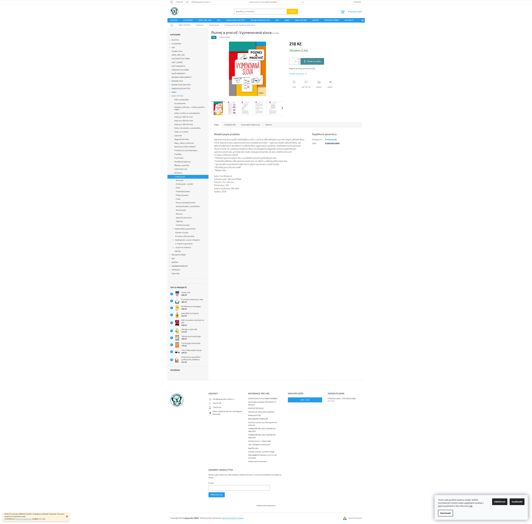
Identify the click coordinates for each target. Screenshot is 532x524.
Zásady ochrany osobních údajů (261, 451)
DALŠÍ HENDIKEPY (179, 73)
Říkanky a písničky (181, 165)
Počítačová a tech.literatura (185, 150)
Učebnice (178, 173)
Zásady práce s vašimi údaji (259, 441)
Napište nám (253, 448)
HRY (173, 258)
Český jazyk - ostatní (184, 184)
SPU (173, 47)
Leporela (178, 135)
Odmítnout (499, 501)
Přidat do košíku (314, 61)
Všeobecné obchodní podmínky (261, 412)
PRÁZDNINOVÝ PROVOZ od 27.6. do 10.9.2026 (262, 456)
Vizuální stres (177, 51)
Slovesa (179, 214)
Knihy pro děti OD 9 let (183, 124)
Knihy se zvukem (181, 132)
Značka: (224, 37)
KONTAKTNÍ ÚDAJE (256, 408)
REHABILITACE (177, 81)
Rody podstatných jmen (186, 202)
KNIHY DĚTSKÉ (177, 96)
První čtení (178, 158)
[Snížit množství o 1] (299, 63)
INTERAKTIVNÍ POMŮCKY (182, 77)
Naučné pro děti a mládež (185, 146)
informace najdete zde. (23, 519)
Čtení (178, 187)
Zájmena (179, 221)
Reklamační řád (254, 415)
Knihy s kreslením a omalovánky (187, 128)
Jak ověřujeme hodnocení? (259, 444)
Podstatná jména (183, 191)
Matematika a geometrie (185, 228)
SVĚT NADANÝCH (178, 66)
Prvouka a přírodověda (184, 236)
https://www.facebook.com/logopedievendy (227, 412)
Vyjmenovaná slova (184, 217)
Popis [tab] (216, 124)
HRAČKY (175, 262)
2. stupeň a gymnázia (183, 243)
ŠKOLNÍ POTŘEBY (179, 255)
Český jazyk (180, 176)
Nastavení (445, 513)
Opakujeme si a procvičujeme (187, 240)
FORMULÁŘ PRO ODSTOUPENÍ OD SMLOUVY (262, 430)
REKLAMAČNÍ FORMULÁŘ (258, 419)
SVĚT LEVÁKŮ (177, 62)
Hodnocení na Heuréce (257, 461)
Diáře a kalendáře (181, 99)
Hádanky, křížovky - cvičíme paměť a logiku (189, 108)
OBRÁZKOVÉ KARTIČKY (181, 88)
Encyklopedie (180, 103)
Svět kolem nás (180, 169)
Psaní (178, 199)
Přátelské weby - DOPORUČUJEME (342, 398)
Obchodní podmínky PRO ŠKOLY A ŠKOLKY (262, 403)
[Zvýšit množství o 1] (299, 59)
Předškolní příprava (182, 161)
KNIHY (174, 92)
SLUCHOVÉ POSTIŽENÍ (181, 58)
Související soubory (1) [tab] (250, 124)
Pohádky (178, 154)
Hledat (292, 11)
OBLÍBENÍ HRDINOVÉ (180, 266)
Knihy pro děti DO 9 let (183, 120)
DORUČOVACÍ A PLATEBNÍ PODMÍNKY (263, 2)
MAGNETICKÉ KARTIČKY (181, 84)
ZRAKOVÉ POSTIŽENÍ (180, 70)
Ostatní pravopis (183, 225)
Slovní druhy (181, 210)
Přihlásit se (217, 495)
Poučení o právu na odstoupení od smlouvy (262, 424)
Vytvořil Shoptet (355, 518)
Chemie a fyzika (181, 232)
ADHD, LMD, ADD (178, 55)
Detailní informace (296, 73)
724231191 (217, 403)
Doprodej (175, 273)
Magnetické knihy (181, 139)
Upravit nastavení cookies (233, 518)
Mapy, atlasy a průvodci (184, 143)
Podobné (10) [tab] (229, 124)
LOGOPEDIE (176, 43)
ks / (305, 400)
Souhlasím (517, 501)
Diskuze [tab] (268, 124)
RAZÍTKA (175, 40)
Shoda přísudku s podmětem (188, 206)
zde (470, 506)
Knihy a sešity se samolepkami (187, 113)
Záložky (177, 251)
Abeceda (179, 180)
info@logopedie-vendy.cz (223, 399)
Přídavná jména (182, 195)
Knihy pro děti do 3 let (183, 117)
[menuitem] (173, 20)
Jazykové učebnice (183, 247)
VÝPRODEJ (176, 270)
